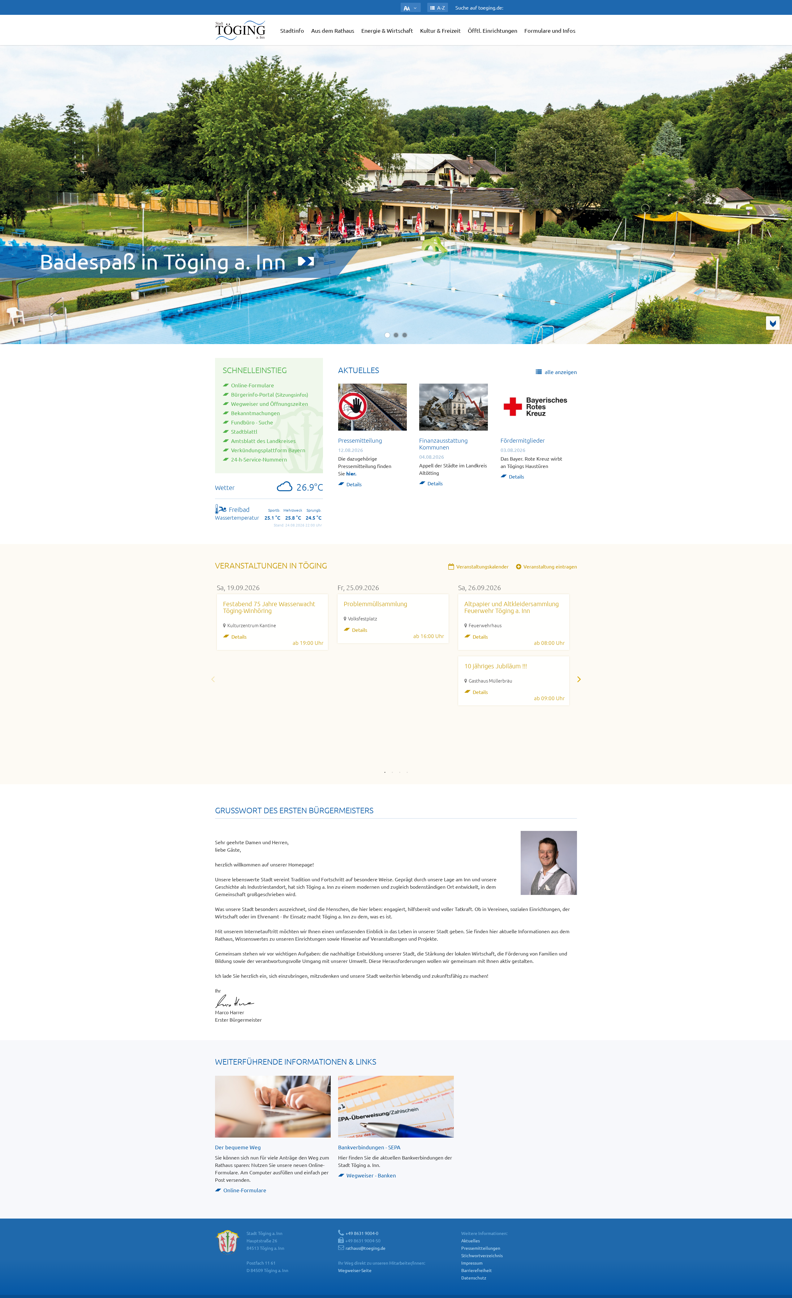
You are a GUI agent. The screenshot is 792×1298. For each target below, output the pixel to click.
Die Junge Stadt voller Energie (212, 262)
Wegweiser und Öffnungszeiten (269, 403)
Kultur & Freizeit (440, 30)
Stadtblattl (244, 431)
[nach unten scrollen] (773, 323)
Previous (213, 679)
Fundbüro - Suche (252, 422)
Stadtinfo (292, 30)
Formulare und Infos (549, 30)
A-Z (440, 7)
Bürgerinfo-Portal (252, 394)
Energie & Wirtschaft (387, 30)
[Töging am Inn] (241, 30)
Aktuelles (470, 1240)
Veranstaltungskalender (482, 566)
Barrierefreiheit (476, 1270)
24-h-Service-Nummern (259, 459)
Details (354, 484)
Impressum (472, 1263)
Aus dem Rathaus (332, 30)
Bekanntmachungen (255, 413)
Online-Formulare (252, 385)
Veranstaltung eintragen (549, 566)
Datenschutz (473, 1277)
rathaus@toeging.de (365, 1248)
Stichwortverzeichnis (482, 1255)
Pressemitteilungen (480, 1248)
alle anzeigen (560, 371)
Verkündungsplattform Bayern (268, 450)
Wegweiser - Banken (371, 1175)
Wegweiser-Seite (355, 1270)
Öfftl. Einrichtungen (492, 30)
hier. (351, 473)
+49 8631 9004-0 (362, 1233)
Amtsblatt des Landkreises (263, 440)
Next (579, 679)
